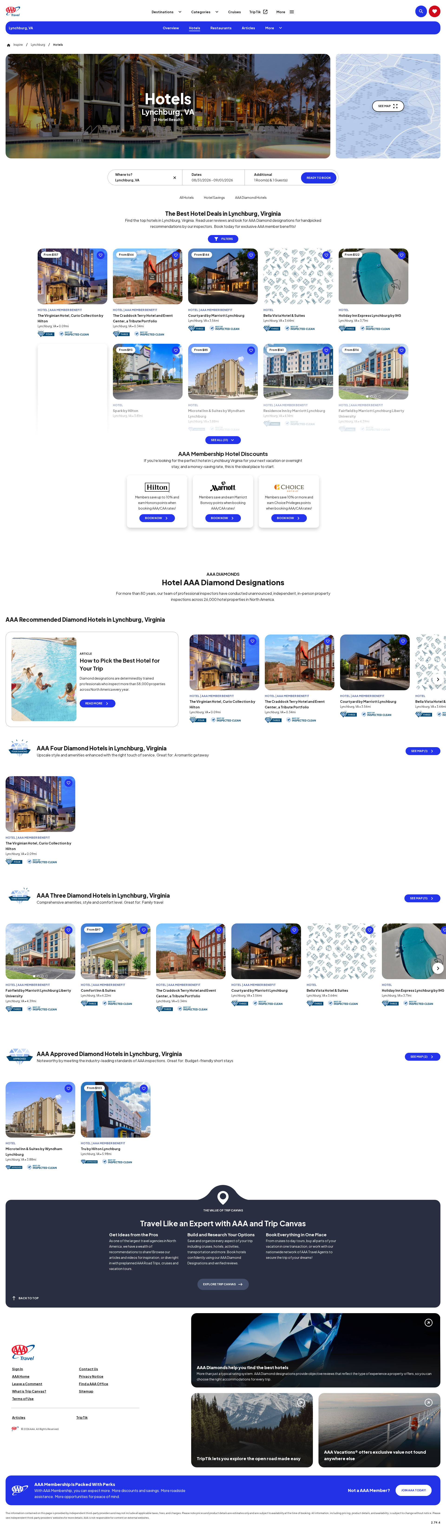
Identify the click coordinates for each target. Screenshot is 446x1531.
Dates (197, 174)
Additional (263, 174)
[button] (292, 396)
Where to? (123, 174)
